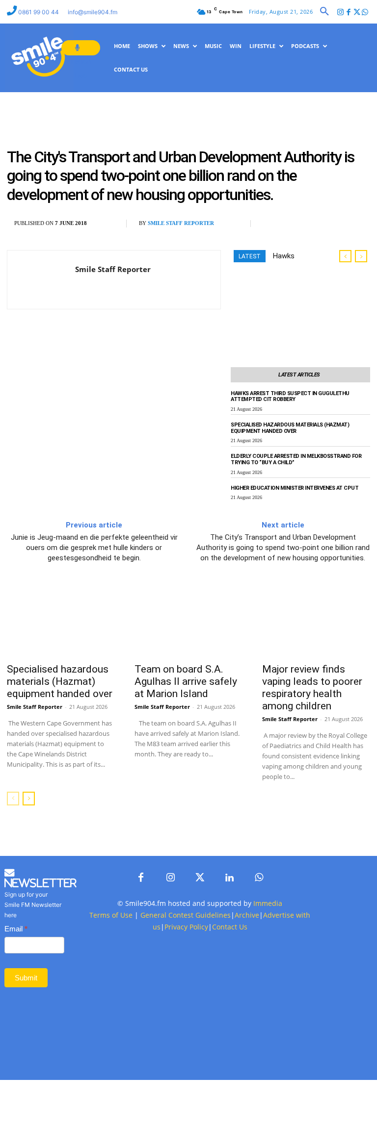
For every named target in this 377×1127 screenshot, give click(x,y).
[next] (361, 256)
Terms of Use (111, 915)
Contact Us (229, 926)
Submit (26, 978)
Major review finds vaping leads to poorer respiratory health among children (312, 687)
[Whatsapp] (365, 12)
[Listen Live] (80, 47)
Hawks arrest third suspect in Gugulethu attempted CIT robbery (290, 396)
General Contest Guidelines (185, 915)
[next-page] (29, 798)
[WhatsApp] (318, 223)
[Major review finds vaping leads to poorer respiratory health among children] (316, 622)
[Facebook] (349, 12)
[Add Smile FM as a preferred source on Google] (358, 227)
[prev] (345, 256)
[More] (341, 223)
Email (15, 929)
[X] (295, 223)
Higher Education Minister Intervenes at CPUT (294, 488)
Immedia (267, 903)
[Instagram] (340, 12)
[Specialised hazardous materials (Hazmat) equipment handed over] (61, 622)
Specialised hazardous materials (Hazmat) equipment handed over (290, 428)
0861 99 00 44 (39, 12)
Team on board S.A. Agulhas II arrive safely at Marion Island (186, 681)
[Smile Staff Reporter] (41, 280)
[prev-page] (13, 798)
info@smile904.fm (92, 12)
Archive (247, 915)
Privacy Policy (186, 926)
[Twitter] (356, 12)
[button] (324, 12)
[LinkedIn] (229, 878)
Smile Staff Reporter (181, 223)
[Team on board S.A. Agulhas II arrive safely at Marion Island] (188, 622)
